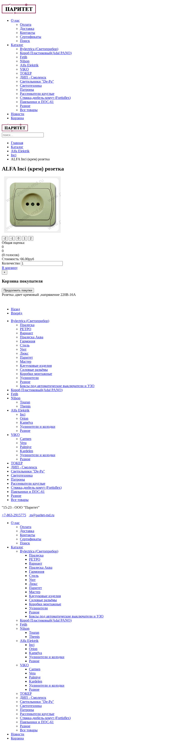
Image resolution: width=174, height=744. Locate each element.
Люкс (24, 353)
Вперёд (16, 313)
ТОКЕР (26, 73)
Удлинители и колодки (37, 426)
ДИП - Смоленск (33, 77)
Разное (25, 106)
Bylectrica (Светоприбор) (39, 49)
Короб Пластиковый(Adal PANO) (46, 53)
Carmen (25, 439)
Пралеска (27, 325)
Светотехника (31, 85)
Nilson (24, 61)
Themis (25, 406)
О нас (15, 20)
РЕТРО (25, 329)
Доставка (27, 28)
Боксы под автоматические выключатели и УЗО (57, 386)
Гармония (27, 341)
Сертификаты (30, 37)
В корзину (10, 268)
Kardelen (26, 451)
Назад (15, 309)
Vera (23, 443)
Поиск (25, 41)
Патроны (27, 89)
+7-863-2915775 (14, 515)
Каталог (17, 45)
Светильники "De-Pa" (37, 81)
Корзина (17, 118)
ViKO (24, 69)
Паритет (26, 357)
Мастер (25, 361)
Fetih (23, 57)
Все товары (29, 110)
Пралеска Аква (31, 337)
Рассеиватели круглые (37, 94)
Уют (23, 349)
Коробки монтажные (36, 374)
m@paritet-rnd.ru (41, 515)
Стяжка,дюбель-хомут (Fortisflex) (45, 98)
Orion (24, 418)
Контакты (27, 33)
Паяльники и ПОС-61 (37, 102)
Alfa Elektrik (29, 65)
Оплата (25, 24)
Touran (25, 402)
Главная (17, 143)
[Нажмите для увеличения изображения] (32, 232)
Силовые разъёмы (34, 370)
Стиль (24, 345)
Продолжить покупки (18, 290)
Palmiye (25, 447)
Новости (17, 114)
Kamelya (26, 422)
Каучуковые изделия (36, 365)
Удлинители (29, 378)
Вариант (26, 333)
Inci (13, 155)
